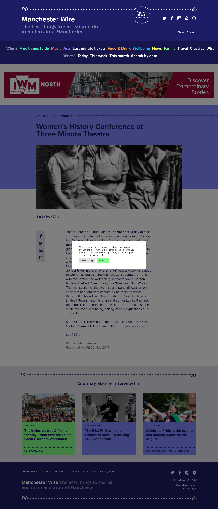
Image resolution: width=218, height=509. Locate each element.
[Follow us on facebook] (172, 18)
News (157, 48)
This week (98, 56)
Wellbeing (141, 48)
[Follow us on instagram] (179, 18)
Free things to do (34, 48)
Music (56, 48)
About (181, 32)
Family (169, 48)
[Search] (194, 19)
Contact (191, 32)
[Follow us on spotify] (186, 18)
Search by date (144, 56)
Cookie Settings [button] (87, 261)
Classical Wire (202, 48)
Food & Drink (119, 48)
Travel (183, 48)
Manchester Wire (48, 19)
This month (119, 56)
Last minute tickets (89, 48)
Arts (67, 48)
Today (83, 56)
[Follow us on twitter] (164, 18)
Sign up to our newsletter (141, 15)
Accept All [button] (103, 261)
